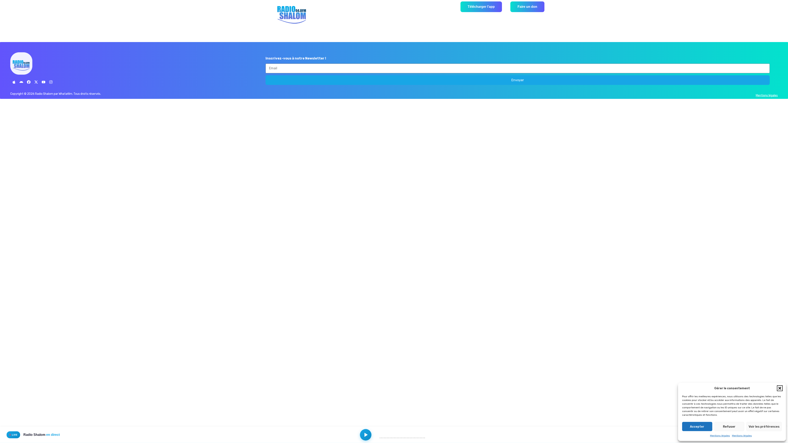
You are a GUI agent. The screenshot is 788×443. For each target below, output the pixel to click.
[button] (780, 388)
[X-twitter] (36, 82)
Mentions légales (720, 435)
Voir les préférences (764, 426)
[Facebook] (28, 82)
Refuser (729, 426)
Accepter (697, 426)
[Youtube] (43, 82)
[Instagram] (51, 82)
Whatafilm (65, 94)
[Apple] (14, 82)
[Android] (21, 82)
